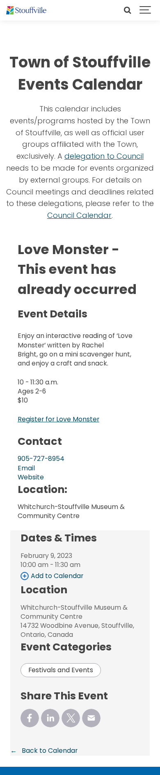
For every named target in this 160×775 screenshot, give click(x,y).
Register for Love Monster (58, 419)
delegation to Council (104, 156)
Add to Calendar (57, 576)
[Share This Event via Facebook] (30, 718)
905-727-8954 (41, 458)
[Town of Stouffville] (26, 10)
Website (31, 477)
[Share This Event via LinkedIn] (50, 718)
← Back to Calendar (44, 750)
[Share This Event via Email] (91, 718)
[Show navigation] (145, 10)
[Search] (127, 10)
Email (26, 468)
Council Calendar (79, 215)
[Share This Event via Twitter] (71, 718)
